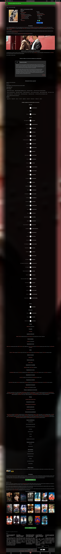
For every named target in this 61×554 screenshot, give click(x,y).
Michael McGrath (47, 415)
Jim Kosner (15, 415)
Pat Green (19, 352)
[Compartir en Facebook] (38, 20)
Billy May (29, 372)
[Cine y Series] (9, 1)
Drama (44, 14)
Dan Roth (41, 416)
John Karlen (22, 17)
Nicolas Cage (23, 16)
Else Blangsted (12, 372)
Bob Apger (8, 392)
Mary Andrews (11, 382)
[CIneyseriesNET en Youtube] (55, 1)
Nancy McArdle (34, 377)
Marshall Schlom (47, 416)
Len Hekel (31, 392)
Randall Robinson (35, 394)
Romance (41, 14)
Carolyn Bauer (17, 414)
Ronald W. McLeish (51, 392)
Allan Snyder (31, 367)
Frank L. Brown (31, 346)
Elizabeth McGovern (24, 15)
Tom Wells (27, 417)
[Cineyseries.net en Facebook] (56, 1)
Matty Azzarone (9, 346)
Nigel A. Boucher (20, 346)
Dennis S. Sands (36, 372)
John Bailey (30, 331)
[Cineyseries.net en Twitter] (58, 1)
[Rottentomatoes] (7, 471)
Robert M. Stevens (32, 393)
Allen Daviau (47, 393)
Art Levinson (28, 409)
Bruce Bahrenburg (9, 414)
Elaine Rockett (22, 416)
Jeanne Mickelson (11, 416)
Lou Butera (26, 414)
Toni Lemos (26, 415)
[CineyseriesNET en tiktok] (59, 1)
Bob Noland (26, 382)
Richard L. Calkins (12, 352)
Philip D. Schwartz (20, 393)
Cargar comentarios (30, 479)
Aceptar (44, 549)
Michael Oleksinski (35, 382)
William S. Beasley (18, 336)
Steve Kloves (23, 20)
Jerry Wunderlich (52, 346)
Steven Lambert (29, 352)
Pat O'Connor (38, 346)
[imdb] (12, 471)
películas (35, 52)
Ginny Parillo (45, 382)
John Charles (20, 372)
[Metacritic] (8, 471)
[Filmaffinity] (10, 471)
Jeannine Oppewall (27, 404)
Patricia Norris (30, 357)
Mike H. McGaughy (36, 352)
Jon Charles (45, 372)
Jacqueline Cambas (28, 399)
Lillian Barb (25, 367)
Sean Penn (22, 14)
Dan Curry (44, 414)
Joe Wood (28, 341)
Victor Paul (44, 352)
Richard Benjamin (23, 12)
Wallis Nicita (28, 326)
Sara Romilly (31, 416)
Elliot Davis (19, 394)
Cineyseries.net (25, 483)
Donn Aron (18, 382)
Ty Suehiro (40, 393)
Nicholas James (33, 399)
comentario (52, 52)
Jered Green (21, 377)
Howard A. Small (27, 387)
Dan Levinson (37, 417)
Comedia (38, 14)
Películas (32, 549)
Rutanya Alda (23, 18)
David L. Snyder (30, 362)
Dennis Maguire (36, 415)
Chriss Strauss (18, 417)
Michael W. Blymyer (24, 392)
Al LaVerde (37, 392)
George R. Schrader (11, 393)
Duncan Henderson (30, 336)
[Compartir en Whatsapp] (39, 20)
